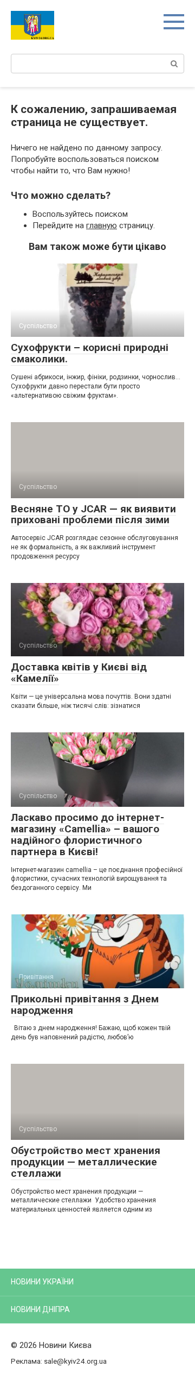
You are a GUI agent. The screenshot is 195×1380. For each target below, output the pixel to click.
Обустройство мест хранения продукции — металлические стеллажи (85, 1162)
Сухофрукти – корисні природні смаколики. (89, 353)
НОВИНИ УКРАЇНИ (42, 1281)
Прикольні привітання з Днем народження (85, 1005)
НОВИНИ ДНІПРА (40, 1309)
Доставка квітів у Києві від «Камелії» (79, 673)
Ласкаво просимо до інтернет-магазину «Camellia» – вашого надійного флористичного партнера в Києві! (87, 834)
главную (101, 225)
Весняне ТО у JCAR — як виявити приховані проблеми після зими (93, 514)
